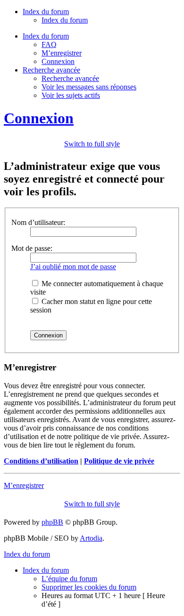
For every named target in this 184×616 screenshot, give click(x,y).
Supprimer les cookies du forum (89, 587)
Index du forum (65, 20)
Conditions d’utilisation (41, 461)
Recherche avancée (70, 78)
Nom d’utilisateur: (38, 222)
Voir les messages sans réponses (89, 87)
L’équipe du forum (69, 579)
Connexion (58, 61)
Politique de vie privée (119, 461)
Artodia (91, 538)
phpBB (52, 522)
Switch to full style (92, 144)
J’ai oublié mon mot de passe (73, 267)
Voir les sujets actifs (71, 95)
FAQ (49, 44)
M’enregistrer (62, 53)
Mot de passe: (31, 248)
